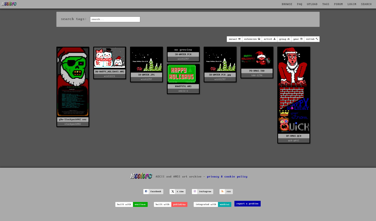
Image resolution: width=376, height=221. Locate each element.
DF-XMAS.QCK (293, 136)
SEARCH (366, 4)
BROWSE (287, 4)
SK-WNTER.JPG (146, 75)
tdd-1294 (256, 75)
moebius (225, 204)
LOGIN (352, 4)
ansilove (140, 204)
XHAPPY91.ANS (183, 86)
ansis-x (183, 91)
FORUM (338, 4)
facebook (155, 191)
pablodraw (179, 204)
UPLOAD (312, 4)
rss (229, 191)
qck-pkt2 (293, 140)
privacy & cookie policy (227, 176)
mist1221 (109, 76)
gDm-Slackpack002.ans (73, 119)
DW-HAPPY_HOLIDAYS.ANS (109, 71)
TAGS (325, 4)
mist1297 (146, 79)
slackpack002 (73, 124)
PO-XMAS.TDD (257, 71)
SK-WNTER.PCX (183, 54)
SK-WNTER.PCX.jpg (220, 75)
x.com (180, 191)
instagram (205, 191)
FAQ (299, 4)
